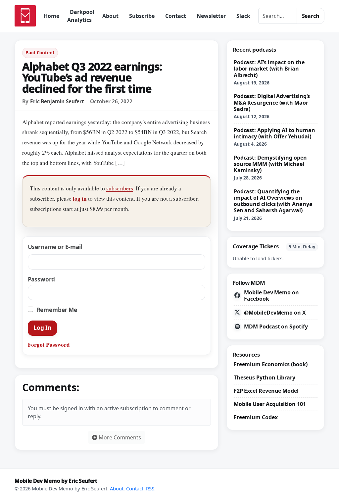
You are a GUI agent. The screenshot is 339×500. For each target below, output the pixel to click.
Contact (175, 16)
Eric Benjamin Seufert (57, 101)
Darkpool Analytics (80, 16)
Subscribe (142, 16)
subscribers (119, 188)
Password (41, 279)
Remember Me (56, 310)
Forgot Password (49, 344)
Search (310, 16)
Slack (243, 16)
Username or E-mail (55, 247)
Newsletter (211, 16)
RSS (150, 488)
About (110, 16)
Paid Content (39, 52)
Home (51, 16)
